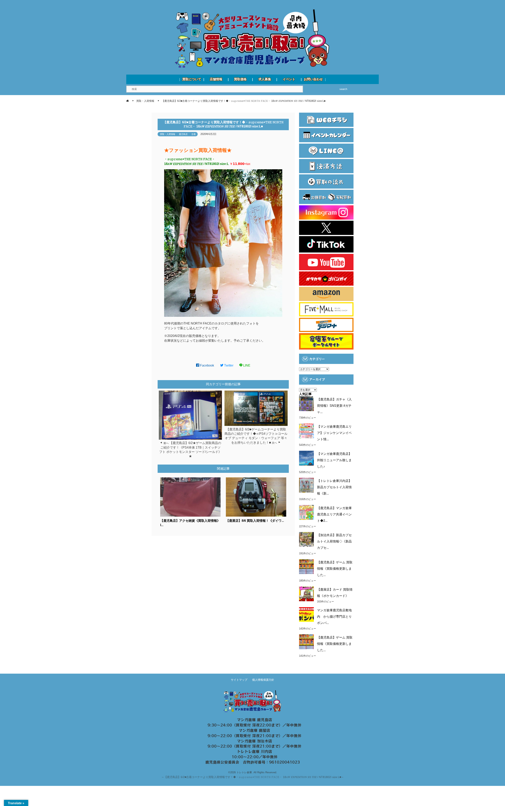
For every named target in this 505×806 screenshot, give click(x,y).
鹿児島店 (183, 134)
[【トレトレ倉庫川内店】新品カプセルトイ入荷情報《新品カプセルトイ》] (306, 485)
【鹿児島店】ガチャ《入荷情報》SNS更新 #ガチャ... (334, 406)
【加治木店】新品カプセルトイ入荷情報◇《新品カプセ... (334, 541)
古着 (193, 134)
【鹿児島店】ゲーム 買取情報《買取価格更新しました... (335, 569)
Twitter (228, 365)
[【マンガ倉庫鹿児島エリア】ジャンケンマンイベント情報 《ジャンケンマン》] (306, 431)
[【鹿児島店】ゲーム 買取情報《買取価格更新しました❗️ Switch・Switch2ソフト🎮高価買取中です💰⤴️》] (306, 566)
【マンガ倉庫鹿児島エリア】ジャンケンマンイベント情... (334, 433)
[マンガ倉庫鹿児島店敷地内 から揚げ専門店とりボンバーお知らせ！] (306, 614)
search (343, 89)
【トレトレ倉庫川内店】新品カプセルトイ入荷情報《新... (334, 487)
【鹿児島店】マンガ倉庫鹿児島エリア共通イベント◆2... (334, 514)
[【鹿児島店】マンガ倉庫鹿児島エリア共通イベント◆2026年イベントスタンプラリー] (306, 512)
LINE (246, 365)
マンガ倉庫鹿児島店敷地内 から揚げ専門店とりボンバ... (334, 617)
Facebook (206, 365)
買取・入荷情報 (167, 134)
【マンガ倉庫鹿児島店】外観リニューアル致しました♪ (334, 460)
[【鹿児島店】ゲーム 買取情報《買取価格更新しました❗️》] (306, 641)
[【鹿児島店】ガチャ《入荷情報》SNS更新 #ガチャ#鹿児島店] (306, 403)
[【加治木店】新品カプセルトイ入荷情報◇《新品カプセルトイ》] (306, 539)
